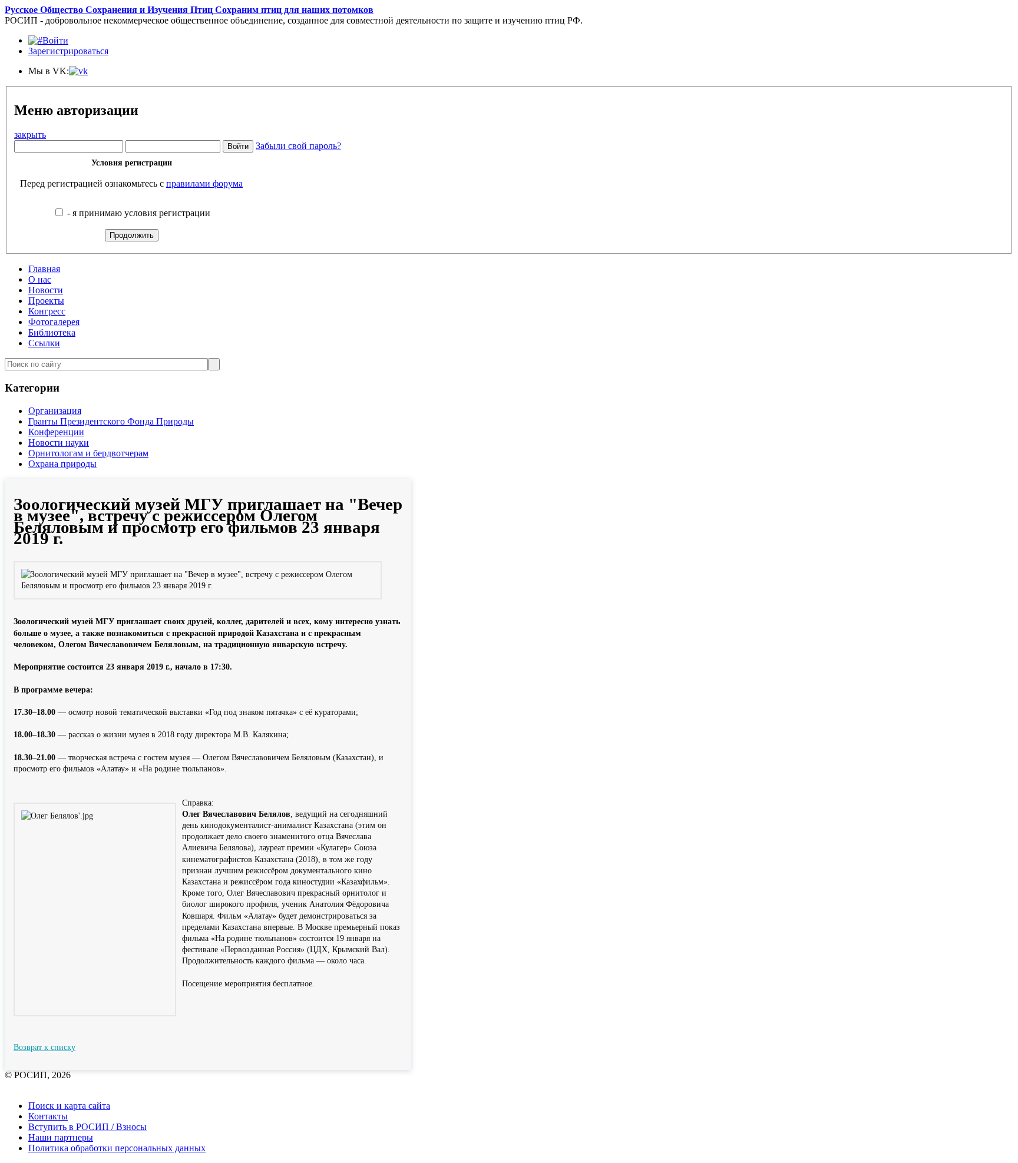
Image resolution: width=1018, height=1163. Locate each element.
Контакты (48, 1116)
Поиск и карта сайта (69, 1106)
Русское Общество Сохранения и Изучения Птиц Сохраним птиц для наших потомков (189, 10)
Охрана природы (62, 464)
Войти (55, 40)
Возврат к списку (44, 1047)
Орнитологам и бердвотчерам (88, 453)
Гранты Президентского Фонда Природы (111, 421)
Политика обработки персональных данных (117, 1148)
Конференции (56, 432)
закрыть (30, 135)
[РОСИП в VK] (78, 71)
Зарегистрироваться (68, 51)
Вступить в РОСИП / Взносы (87, 1127)
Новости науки (58, 443)
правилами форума (204, 183)
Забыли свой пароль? (298, 146)
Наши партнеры (60, 1137)
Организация (54, 411)
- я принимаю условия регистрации (137, 213)
